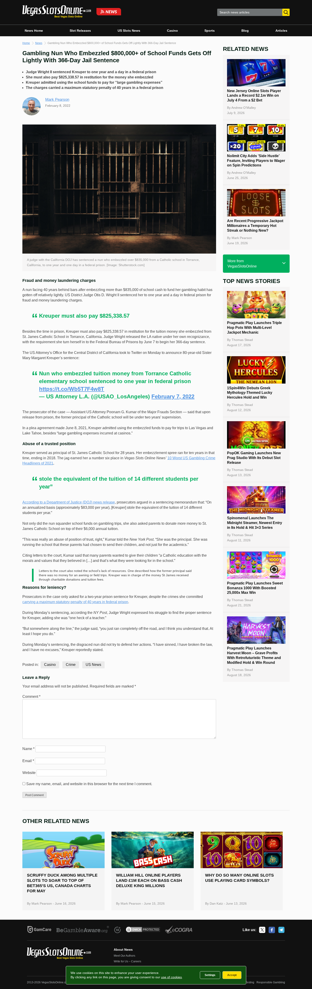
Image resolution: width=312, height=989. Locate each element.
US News (93, 665)
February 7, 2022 (172, 396)
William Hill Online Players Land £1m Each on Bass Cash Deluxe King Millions (149, 880)
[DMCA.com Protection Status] (143, 930)
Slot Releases (80, 30)
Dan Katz (216, 903)
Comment (31, 696)
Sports (209, 30)
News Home (34, 30)
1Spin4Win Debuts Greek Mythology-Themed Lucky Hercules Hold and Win (249, 393)
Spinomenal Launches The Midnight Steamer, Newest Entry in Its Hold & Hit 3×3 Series (254, 523)
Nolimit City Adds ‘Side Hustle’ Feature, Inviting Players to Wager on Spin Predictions (256, 160)
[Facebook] (271, 930)
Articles (281, 30)
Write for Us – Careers (127, 961)
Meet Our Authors (124, 955)
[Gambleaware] (82, 930)
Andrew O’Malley (243, 107)
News (38, 43)
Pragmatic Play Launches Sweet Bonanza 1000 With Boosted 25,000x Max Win (255, 588)
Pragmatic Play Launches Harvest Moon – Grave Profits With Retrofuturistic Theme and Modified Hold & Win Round (254, 655)
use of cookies (171, 977)
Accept (232, 975)
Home (26, 43)
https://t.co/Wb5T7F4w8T (71, 389)
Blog (245, 30)
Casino (172, 30)
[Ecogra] (179, 930)
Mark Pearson (57, 99)
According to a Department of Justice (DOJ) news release (68, 502)
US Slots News (129, 30)
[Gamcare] (39, 930)
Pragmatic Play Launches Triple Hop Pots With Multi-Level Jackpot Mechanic (254, 327)
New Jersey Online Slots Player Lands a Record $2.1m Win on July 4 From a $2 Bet (254, 95)
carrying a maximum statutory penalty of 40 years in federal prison (75, 602)
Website (29, 773)
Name (28, 749)
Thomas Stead (242, 340)
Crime (71, 665)
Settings (210, 975)
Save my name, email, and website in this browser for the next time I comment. (89, 784)
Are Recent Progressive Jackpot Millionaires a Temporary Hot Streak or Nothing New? (255, 225)
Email (28, 761)
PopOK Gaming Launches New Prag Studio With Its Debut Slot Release (254, 458)
